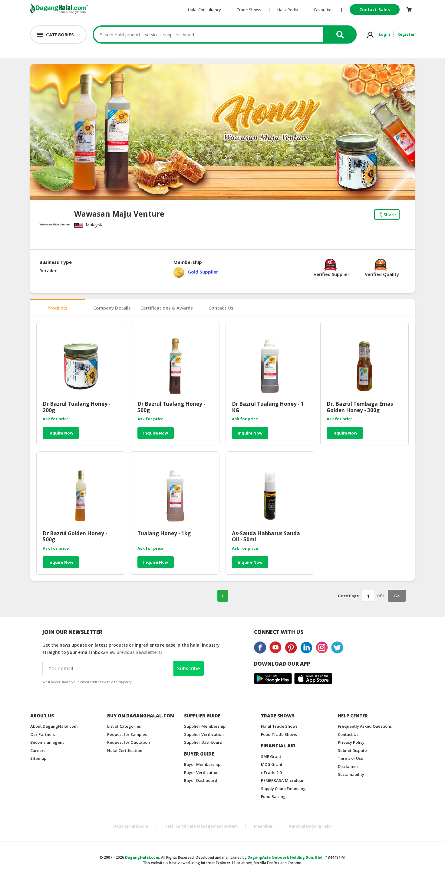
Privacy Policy (351, 742)
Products (58, 308)
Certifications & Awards (166, 308)
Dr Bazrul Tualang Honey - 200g (76, 407)
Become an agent (47, 742)
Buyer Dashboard (200, 780)
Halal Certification (124, 750)
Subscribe (188, 668)
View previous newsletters (133, 652)
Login (384, 34)
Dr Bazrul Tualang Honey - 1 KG (268, 407)
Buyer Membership (202, 764)
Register (406, 34)
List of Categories (124, 726)
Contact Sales (374, 9)
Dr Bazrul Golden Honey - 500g (75, 536)
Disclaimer (348, 766)
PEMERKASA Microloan (283, 780)
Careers (37, 750)
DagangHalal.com (130, 826)
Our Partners (42, 734)
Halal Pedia (287, 9)
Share (390, 215)
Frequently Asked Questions (365, 726)
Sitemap (38, 758)
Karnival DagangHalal (310, 826)
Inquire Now (60, 433)
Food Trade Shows (279, 734)
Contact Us (221, 308)
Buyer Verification (201, 772)
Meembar (263, 826)
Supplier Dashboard (203, 742)
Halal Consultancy (204, 9)
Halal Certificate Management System (201, 826)
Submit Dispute (352, 750)
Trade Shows (249, 9)
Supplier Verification (204, 734)
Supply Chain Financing (283, 788)
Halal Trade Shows (279, 726)
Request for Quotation (128, 742)
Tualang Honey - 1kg (164, 533)
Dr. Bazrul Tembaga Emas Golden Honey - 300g (360, 407)
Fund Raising (273, 796)
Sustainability (351, 774)
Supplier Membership (205, 726)
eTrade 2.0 (271, 772)
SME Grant (271, 756)
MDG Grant (271, 764)
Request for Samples (127, 734)
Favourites (324, 9)
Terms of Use (350, 758)
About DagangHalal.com (53, 726)
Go (397, 596)
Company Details (112, 308)
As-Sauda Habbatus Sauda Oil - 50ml (266, 536)
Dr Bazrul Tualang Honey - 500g (171, 407)
